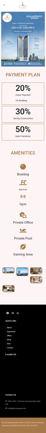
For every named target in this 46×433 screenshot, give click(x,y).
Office (9, 336)
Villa (8, 344)
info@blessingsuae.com (17, 408)
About (9, 328)
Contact (10, 348)
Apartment (11, 332)
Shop (9, 340)
